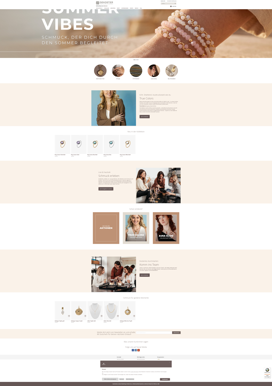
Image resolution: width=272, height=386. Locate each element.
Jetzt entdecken (144, 116)
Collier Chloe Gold (107, 321)
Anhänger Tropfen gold (59, 321)
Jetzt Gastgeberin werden (106, 189)
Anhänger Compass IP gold (76, 321)
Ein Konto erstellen (171, 1)
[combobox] (168, 3)
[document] (136, 373)
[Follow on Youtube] (138, 350)
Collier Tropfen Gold (91, 321)
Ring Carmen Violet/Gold (60, 154)
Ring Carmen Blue (107, 154)
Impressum (122, 379)
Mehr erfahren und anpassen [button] (110, 379)
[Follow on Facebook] (133, 350)
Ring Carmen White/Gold (125, 154)
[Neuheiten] (136, 33)
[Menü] (270, 368)
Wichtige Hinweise (141, 359)
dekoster (105, 6)
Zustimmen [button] (165, 379)
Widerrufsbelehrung (130, 379)
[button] (134, 60)
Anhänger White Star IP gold (126, 321)
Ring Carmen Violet (75, 154)
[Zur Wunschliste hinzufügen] (69, 316)
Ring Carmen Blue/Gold (92, 154)
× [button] (169, 362)
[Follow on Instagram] (136, 350)
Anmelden (163, 1)
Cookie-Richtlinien (134, 371)
